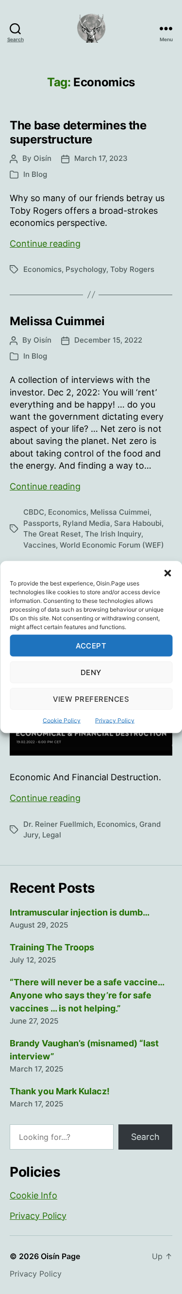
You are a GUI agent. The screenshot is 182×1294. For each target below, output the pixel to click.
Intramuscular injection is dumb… (79, 912)
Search (145, 1137)
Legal (51, 834)
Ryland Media (86, 523)
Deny (91, 672)
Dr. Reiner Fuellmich (58, 824)
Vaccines (39, 545)
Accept (91, 645)
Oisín (42, 158)
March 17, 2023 (101, 158)
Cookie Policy (62, 720)
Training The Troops (52, 947)
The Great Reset (52, 533)
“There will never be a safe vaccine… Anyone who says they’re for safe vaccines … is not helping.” (87, 995)
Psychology (86, 269)
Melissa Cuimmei (57, 321)
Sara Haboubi (138, 523)
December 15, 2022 (108, 340)
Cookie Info (33, 1195)
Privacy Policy (114, 720)
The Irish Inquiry (113, 533)
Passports (41, 523)
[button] (167, 573)
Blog (39, 174)
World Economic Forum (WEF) (112, 545)
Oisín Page (60, 1256)
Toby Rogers (132, 269)
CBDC (33, 512)
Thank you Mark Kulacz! (60, 1091)
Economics (42, 269)
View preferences (91, 698)
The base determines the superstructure (78, 132)
